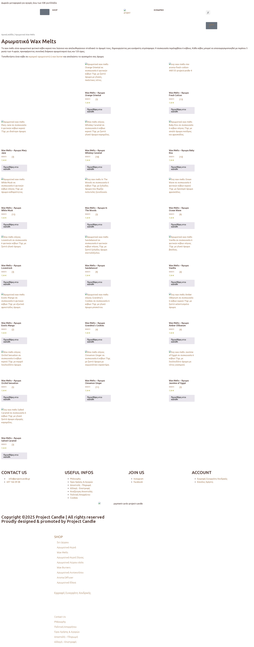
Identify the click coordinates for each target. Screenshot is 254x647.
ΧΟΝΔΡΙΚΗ (159, 10)
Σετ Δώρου (63, 542)
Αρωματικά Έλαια (66, 582)
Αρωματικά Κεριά (66, 547)
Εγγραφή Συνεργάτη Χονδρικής (72, 592)
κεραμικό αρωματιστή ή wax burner (46, 56)
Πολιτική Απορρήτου (65, 626)
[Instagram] (57, 605)
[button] (208, 12)
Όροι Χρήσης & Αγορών (67, 631)
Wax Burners (64, 567)
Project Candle (81, 521)
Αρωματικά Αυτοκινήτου (70, 572)
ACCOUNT (202, 472)
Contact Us (60, 616)
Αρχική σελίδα (7, 34)
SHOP (54, 10)
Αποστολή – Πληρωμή (66, 637)
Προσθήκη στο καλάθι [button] (94, 110)
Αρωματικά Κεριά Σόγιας (70, 557)
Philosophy (60, 621)
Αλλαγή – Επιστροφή (65, 642)
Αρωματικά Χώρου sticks (70, 562)
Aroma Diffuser (65, 577)
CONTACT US (14, 472)
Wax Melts (62, 552)
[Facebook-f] (66, 605)
